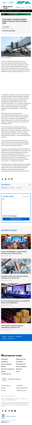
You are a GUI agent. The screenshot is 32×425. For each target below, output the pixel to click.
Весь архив (26, 196)
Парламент (4, 361)
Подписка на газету (21, 390)
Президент (4, 359)
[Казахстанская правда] (8, 7)
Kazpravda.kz (25, 71)
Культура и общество (7, 369)
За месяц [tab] (19, 187)
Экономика (5, 27)
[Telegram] (9, 179)
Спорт (18, 371)
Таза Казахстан (6, 374)
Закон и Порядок (21, 366)
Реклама (4, 336)
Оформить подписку (16, 218)
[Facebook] (2, 179)
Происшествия (20, 364)
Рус (23, 7)
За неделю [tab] (12, 187)
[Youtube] (12, 411)
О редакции (18, 336)
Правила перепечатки (8, 338)
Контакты (11, 336)
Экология (19, 369)
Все (30, 184)
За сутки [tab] (4, 187)
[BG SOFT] (8, 421)
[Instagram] (15, 411)
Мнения (3, 366)
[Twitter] (5, 179)
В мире (3, 371)
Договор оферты (5, 385)
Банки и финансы (6, 364)
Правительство (21, 359)
